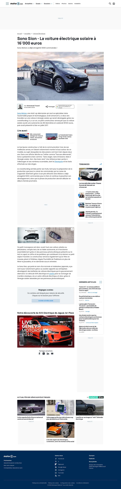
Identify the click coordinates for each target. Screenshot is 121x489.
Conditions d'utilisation (82, 483)
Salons (70, 3)
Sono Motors (22, 113)
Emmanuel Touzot (33, 106)
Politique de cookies (53, 483)
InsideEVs (77, 3)
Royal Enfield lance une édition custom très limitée (89, 297)
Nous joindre (93, 461)
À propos (91, 455)
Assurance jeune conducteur (13, 463)
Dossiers (47, 4)
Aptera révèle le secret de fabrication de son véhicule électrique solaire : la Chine (88, 328)
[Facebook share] (39, 354)
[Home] (16, 3)
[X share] (44, 354)
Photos (64, 3)
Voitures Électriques (39, 33)
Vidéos (58, 3)
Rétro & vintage (92, 292)
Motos (87, 300)
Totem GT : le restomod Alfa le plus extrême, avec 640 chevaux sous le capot (90, 288)
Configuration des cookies (67, 483)
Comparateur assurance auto (13, 468)
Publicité (92, 458)
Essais (38, 4)
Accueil (19, 33)
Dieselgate (59, 162)
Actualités (28, 4)
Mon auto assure (9, 465)
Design (88, 311)
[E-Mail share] (52, 354)
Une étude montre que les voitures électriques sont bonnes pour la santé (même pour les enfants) (90, 317)
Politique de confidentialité (39, 483)
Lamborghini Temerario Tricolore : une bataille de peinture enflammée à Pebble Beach (89, 306)
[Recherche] (110, 4)
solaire (51, 274)
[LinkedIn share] (48, 354)
